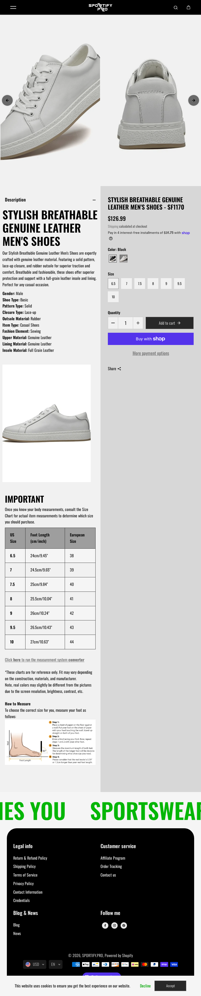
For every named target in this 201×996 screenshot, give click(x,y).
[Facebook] (105, 925)
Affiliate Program (112, 858)
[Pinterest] (123, 925)
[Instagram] (114, 925)
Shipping (113, 226)
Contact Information (27, 892)
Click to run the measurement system (44, 660)
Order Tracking (111, 866)
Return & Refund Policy (30, 858)
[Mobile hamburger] (13, 7)
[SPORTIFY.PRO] (100, 7)
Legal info (23, 846)
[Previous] (7, 100)
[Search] (175, 7)
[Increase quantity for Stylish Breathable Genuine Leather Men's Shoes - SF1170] (138, 323)
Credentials (21, 900)
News (17, 933)
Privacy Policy (23, 883)
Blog (16, 925)
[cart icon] (188, 7)
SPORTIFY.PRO (92, 955)
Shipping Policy (24, 866)
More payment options (151, 353)
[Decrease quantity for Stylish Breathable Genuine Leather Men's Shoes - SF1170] (113, 323)
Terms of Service (25, 875)
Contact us (108, 875)
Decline (145, 986)
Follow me (110, 913)
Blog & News (25, 913)
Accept (170, 985)
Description (15, 199)
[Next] (193, 100)
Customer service (118, 846)
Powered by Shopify (119, 955)
